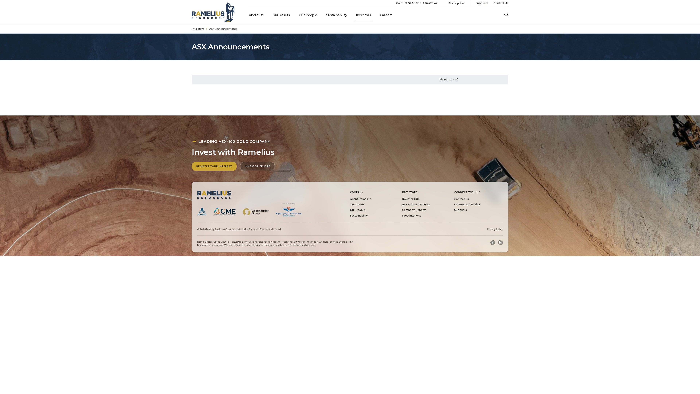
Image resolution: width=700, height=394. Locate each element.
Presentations (411, 215)
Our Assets (357, 204)
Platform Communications (230, 229)
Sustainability (359, 215)
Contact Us (501, 3)
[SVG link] (213, 12)
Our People (357, 210)
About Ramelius (360, 199)
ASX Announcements (416, 204)
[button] (256, 15)
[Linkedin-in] (500, 242)
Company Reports (414, 210)
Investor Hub (411, 199)
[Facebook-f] (492, 242)
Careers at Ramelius (467, 204)
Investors (198, 28)
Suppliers (482, 3)
